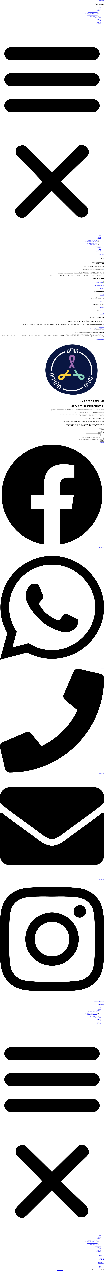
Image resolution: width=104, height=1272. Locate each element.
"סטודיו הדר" (60, 1270)
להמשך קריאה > (100, 339)
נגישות (101, 1259)
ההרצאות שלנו (94, 16)
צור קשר (99, 23)
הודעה (102, 436)
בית (100, 7)
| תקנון (101, 1255)
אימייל (102, 432)
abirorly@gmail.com (99, 1001)
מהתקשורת (98, 17)
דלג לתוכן (101, 0)
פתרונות (99, 10)
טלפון (102, 431)
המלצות (99, 19)
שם (103, 429)
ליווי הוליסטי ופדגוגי (93, 12)
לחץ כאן (102, 295)
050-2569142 (101, 1004)
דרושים (99, 22)
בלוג (100, 20)
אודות (99, 9)
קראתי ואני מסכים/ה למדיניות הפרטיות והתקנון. (92, 437)
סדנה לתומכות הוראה (92, 15)
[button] (52, 130)
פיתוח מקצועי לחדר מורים (91, 13)
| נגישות (101, 1263)
